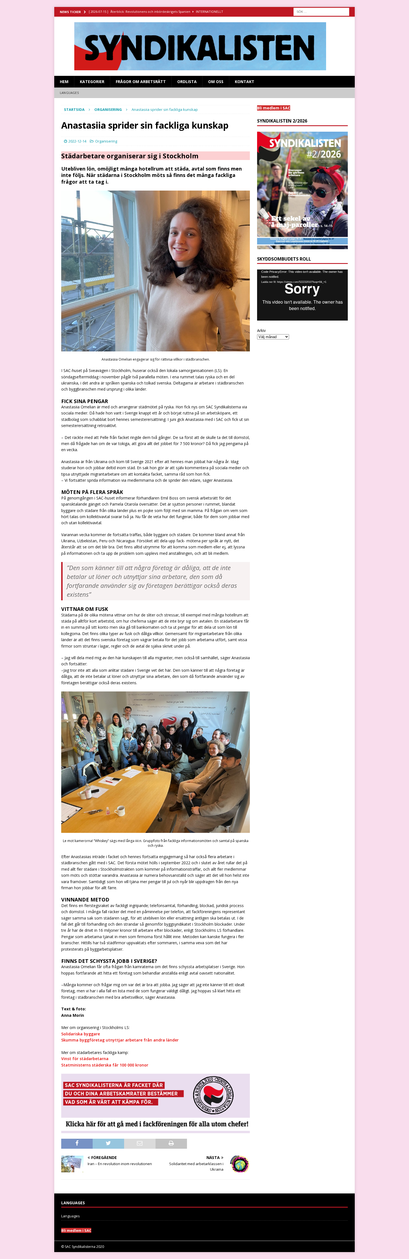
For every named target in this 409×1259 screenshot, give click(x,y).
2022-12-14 (77, 141)
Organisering (106, 141)
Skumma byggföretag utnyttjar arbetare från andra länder (120, 1040)
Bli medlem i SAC (76, 1230)
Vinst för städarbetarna (85, 1058)
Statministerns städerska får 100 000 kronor (104, 1065)
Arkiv (261, 330)
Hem (64, 81)
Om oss (215, 81)
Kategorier (92, 81)
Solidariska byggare (80, 1033)
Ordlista (187, 81)
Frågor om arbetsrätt (141, 81)
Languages (69, 93)
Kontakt (244, 81)
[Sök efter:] (321, 11)
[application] (302, 294)
